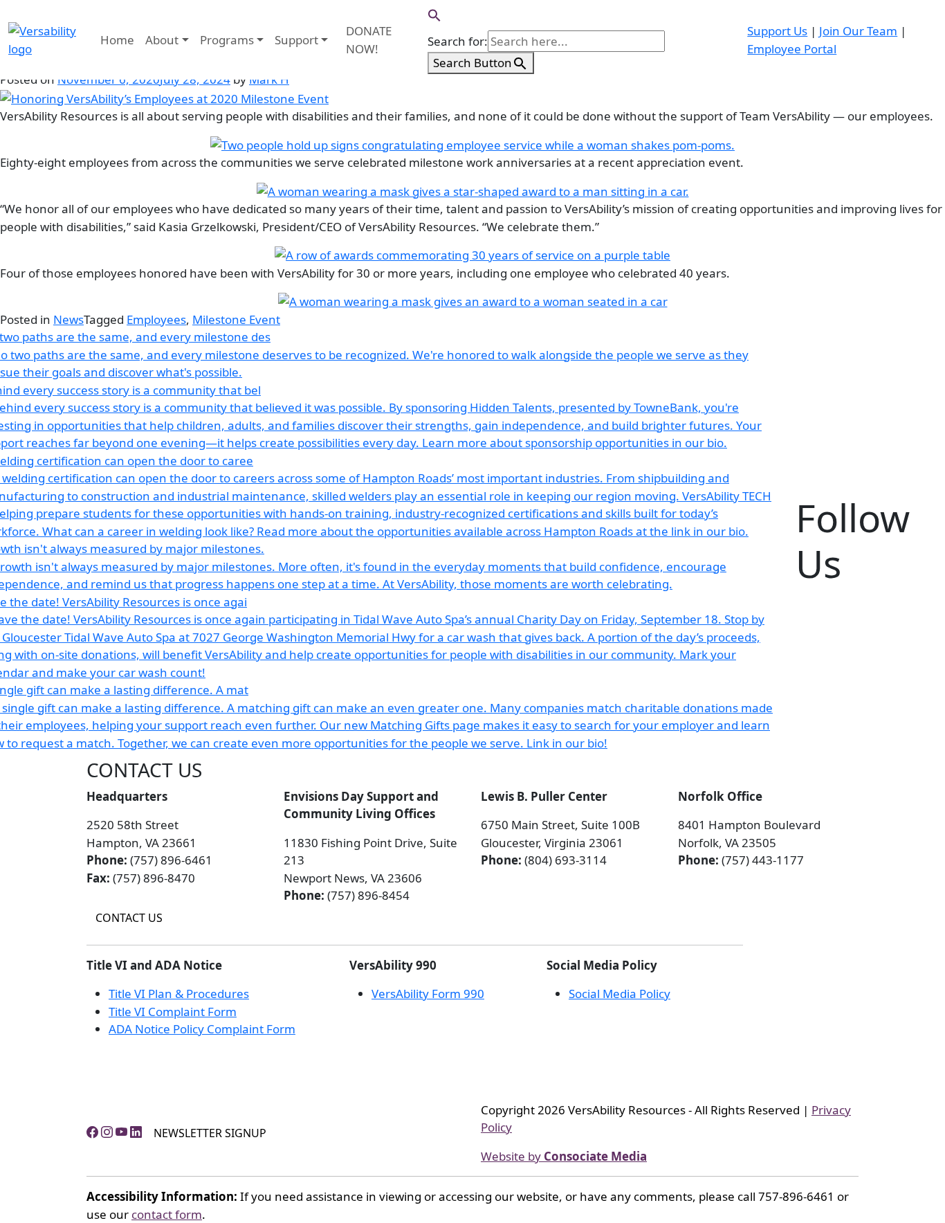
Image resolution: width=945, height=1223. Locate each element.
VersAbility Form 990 (427, 994)
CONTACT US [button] (129, 917)
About (161, 40)
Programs (227, 40)
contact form (166, 1214)
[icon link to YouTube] (121, 1131)
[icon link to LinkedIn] (136, 1131)
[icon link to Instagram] (107, 1131)
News (68, 319)
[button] (434, 14)
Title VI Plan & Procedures (179, 994)
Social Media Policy (619, 994)
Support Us (777, 31)
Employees (156, 319)
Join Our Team (858, 31)
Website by (564, 1156)
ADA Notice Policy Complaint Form (202, 1029)
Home (117, 40)
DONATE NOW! (369, 40)
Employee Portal (791, 49)
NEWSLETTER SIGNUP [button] (210, 1133)
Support (296, 40)
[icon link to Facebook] (92, 1131)
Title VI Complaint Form (173, 1012)
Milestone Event (236, 319)
